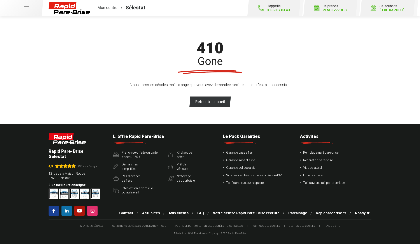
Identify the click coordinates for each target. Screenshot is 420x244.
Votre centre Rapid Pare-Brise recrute (246, 213)
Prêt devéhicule (182, 166)
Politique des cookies (266, 226)
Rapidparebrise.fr (331, 213)
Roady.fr (362, 213)
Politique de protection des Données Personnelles (209, 226)
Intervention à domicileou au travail (137, 190)
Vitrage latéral (312, 167)
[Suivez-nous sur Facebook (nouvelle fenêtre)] (55, 211)
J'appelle (278, 8)
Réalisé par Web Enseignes (190, 233)
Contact (126, 213)
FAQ (200, 213)
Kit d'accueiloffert (185, 155)
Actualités (151, 213)
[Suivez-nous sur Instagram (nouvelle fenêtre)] (93, 211)
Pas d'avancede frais (131, 178)
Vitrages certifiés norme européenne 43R (254, 175)
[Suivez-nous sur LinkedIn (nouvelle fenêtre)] (67, 211)
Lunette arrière (312, 175)
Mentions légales (91, 226)
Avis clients (179, 213)
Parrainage (297, 213)
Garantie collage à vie (240, 167)
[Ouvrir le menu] (21, 8)
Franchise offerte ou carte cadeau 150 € (140, 155)
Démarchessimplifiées (130, 166)
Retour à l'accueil (210, 101)
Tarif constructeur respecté (245, 182)
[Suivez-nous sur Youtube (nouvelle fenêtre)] (80, 211)
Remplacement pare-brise (320, 152)
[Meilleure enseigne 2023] (95, 193)
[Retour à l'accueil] (67, 138)
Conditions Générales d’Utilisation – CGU (139, 226)
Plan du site (332, 226)
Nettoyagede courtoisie (186, 178)
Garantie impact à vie (240, 160)
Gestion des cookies (302, 226)
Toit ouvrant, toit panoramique (324, 182)
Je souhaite (392, 8)
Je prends (335, 8)
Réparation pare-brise (318, 160)
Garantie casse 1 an (240, 152)
